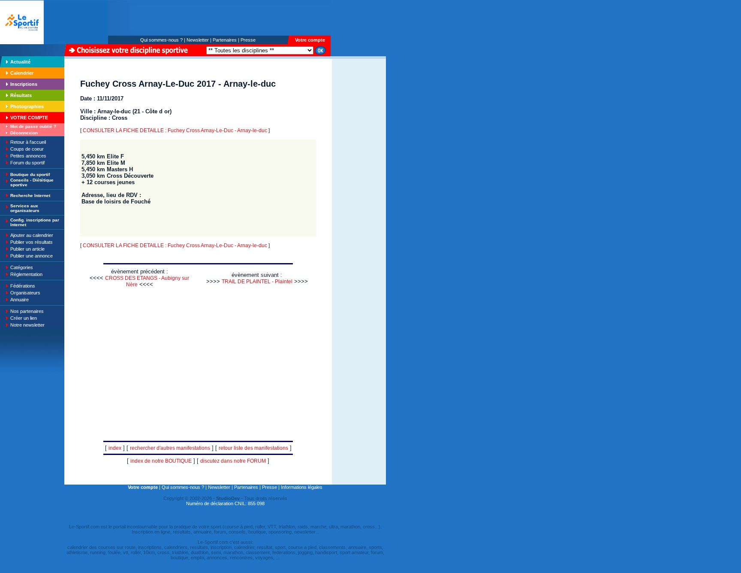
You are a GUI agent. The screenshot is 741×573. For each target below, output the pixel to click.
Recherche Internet (30, 195)
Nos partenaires (27, 311)
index (114, 448)
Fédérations (22, 285)
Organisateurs (25, 292)
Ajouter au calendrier (31, 235)
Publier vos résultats (31, 242)
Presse (248, 39)
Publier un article (27, 249)
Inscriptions (23, 84)
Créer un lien (23, 318)
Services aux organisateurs (24, 208)
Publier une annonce (31, 255)
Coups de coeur (27, 149)
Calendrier (21, 73)
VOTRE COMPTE (29, 117)
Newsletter (198, 39)
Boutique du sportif (30, 174)
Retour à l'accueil (28, 142)
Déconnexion (24, 132)
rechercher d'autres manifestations (170, 448)
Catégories (21, 267)
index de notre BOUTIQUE (161, 461)
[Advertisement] (359, 117)
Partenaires (225, 39)
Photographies (27, 106)
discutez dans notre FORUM (233, 461)
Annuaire (19, 299)
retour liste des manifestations (253, 448)
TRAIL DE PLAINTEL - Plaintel (257, 282)
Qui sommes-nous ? (161, 39)
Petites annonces (28, 155)
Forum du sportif (27, 162)
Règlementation (26, 274)
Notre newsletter (27, 324)
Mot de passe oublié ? (33, 126)
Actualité (20, 61)
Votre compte (310, 39)
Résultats (21, 95)
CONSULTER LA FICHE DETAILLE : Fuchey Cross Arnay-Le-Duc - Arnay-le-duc (175, 130)
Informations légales (301, 487)
